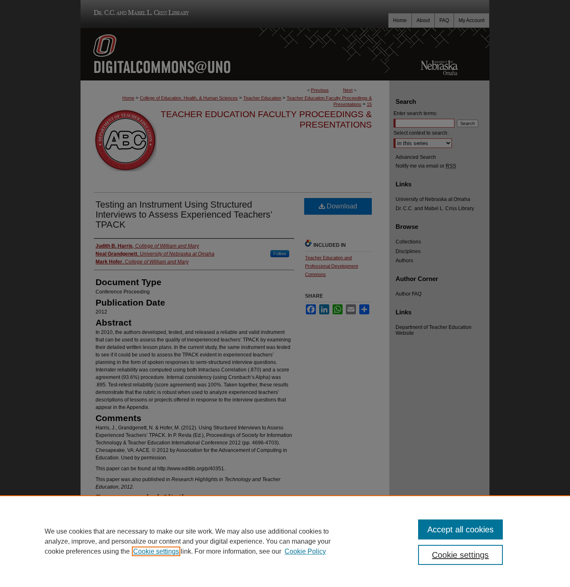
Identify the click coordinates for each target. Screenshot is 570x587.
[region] (285, 541)
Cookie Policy (305, 551)
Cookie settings (156, 551)
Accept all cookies (460, 529)
